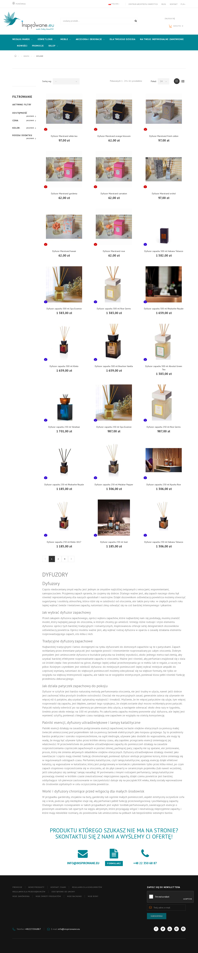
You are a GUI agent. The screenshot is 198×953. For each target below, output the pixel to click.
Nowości (22, 45)
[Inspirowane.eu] (27, 21)
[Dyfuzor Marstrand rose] (114, 227)
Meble (64, 39)
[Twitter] (163, 929)
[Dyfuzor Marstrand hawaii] (64, 227)
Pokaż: (153, 81)
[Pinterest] (176, 929)
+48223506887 (33, 929)
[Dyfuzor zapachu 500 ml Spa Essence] (64, 284)
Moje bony (93, 896)
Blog (163, 4)
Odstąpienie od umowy (63, 891)
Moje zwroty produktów (48, 896)
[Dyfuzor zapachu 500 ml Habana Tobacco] (163, 227)
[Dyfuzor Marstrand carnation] (114, 169)
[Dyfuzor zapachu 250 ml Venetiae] (64, 403)
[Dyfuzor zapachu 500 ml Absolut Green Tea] (163, 342)
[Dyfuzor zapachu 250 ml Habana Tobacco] (163, 518)
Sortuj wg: (46, 81)
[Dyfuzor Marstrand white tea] (64, 112)
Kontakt (174, 4)
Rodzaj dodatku (22, 135)
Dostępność (19, 113)
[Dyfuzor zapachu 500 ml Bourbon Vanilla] (114, 342)
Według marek (21, 39)
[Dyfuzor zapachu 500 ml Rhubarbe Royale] (163, 284)
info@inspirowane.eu (69, 929)
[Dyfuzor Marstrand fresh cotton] (164, 112)
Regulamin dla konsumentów (87, 887)
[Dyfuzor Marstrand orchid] (163, 169)
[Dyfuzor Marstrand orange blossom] (114, 112)
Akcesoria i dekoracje (89, 39)
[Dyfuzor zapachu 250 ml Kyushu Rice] (163, 460)
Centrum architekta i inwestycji (143, 4)
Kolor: (16, 128)
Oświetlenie (45, 39)
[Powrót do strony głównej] (15, 56)
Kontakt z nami (58, 887)
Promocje (38, 45)
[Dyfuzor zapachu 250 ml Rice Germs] (163, 403)
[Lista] (183, 81)
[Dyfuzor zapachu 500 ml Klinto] (64, 342)
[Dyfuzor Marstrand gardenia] (64, 169)
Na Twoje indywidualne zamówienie (162, 39)
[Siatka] (177, 81)
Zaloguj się (170, 18)
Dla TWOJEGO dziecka (122, 39)
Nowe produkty (36, 887)
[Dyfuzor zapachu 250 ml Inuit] (114, 518)
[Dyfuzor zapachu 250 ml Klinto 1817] (64, 518)
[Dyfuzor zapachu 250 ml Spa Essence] (114, 403)
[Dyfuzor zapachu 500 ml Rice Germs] (114, 284)
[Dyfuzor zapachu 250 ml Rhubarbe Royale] (64, 460)
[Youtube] (169, 929)
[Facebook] (156, 929)
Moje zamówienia (21, 896)
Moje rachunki (74, 896)
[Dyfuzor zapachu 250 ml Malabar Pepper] (114, 460)
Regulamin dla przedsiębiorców (29, 891)
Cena (15, 120)
